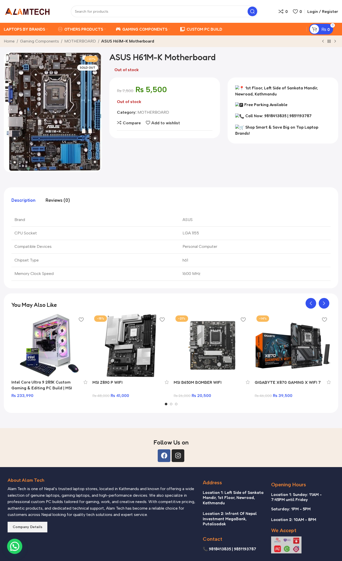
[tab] (23, 200)
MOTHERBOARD (80, 41)
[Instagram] (178, 455)
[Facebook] (164, 455)
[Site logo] (27, 11)
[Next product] (335, 41)
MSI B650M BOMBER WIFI (198, 382)
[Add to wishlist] (81, 319)
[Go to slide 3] (176, 404)
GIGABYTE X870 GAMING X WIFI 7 (288, 382)
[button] (311, 303)
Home (9, 41)
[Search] (252, 11)
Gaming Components (39, 41)
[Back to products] (329, 41)
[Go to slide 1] (166, 404)
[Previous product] (323, 41)
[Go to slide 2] (171, 404)
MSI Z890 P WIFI (107, 382)
